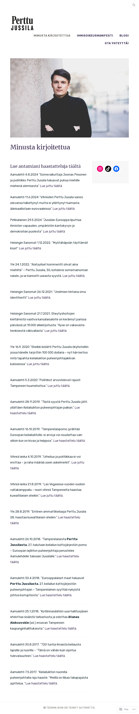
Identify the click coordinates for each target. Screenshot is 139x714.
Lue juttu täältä (51, 186)
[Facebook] (116, 169)
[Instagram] (100, 169)
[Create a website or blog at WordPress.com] (44, 707)
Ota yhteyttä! (117, 43)
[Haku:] (134, 5)
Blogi (124, 35)
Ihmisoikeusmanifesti (95, 35)
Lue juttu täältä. (30, 248)
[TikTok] (108, 169)
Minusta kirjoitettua (52, 35)
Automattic (87, 707)
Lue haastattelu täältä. (69, 441)
